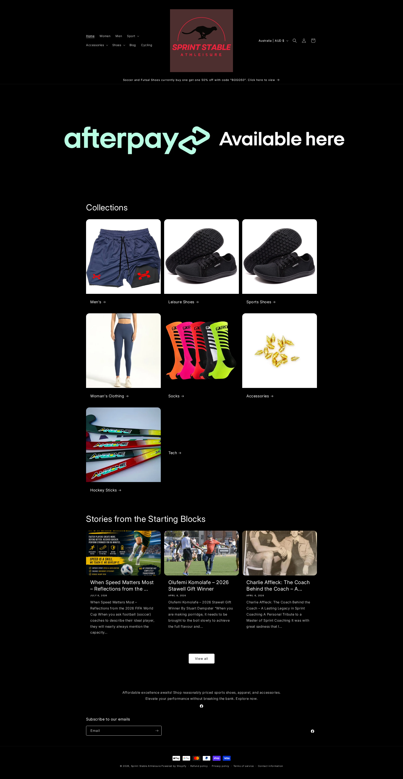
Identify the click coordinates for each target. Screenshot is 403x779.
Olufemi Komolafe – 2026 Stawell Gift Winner (198, 585)
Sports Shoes (258, 301)
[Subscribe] (156, 731)
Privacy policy (220, 766)
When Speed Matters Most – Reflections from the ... (122, 585)
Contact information (270, 766)
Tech (172, 453)
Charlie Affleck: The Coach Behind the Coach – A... (278, 585)
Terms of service (243, 766)
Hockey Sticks (103, 490)
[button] (132, 36)
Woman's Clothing (107, 396)
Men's (95, 301)
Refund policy (199, 766)
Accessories (257, 396)
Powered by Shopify (173, 766)
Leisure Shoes (181, 301)
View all (201, 659)
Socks (174, 396)
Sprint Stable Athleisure (146, 766)
